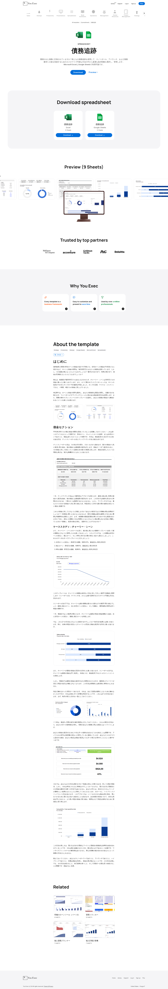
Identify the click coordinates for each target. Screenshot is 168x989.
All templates (75, 22)
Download (78, 72)
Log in (127, 3)
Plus (141, 3)
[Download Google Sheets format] (88, 35)
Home (114, 978)
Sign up (133, 3)
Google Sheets (81, 350)
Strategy (56, 350)
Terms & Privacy (48, 986)
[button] (58, 354)
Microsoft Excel (91, 350)
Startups (72, 350)
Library (120, 978)
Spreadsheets (85, 22)
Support (120, 3)
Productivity (64, 350)
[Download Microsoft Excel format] (79, 35)
